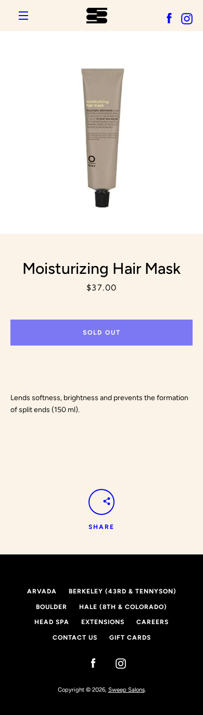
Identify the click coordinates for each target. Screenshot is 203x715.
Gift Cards (130, 637)
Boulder (51, 607)
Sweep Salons (126, 689)
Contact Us (75, 637)
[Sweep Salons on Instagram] (115, 662)
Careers (152, 622)
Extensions (102, 622)
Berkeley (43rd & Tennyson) (122, 591)
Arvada (42, 591)
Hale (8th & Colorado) (123, 607)
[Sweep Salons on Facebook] (88, 662)
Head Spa (51, 622)
